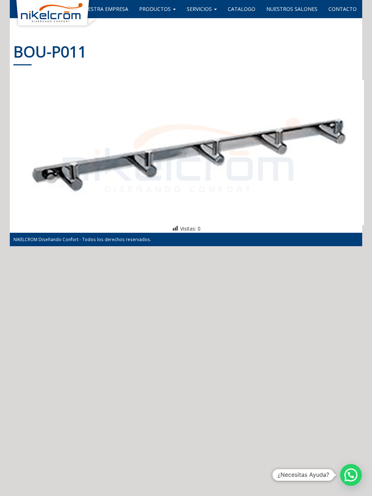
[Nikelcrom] (15, 9)
